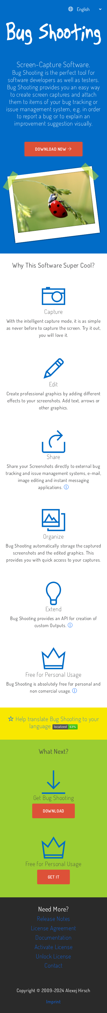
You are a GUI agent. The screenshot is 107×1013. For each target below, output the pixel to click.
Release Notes (53, 918)
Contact (53, 965)
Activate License (54, 947)
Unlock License (53, 956)
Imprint (53, 1001)
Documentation (53, 937)
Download (53, 811)
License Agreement (53, 928)
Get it (53, 877)
